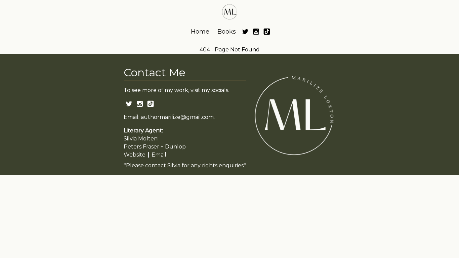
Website (134, 155)
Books (226, 31)
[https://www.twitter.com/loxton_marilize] (245, 32)
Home (200, 31)
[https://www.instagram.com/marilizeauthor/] (256, 32)
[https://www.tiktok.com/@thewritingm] (266, 32)
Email (159, 155)
